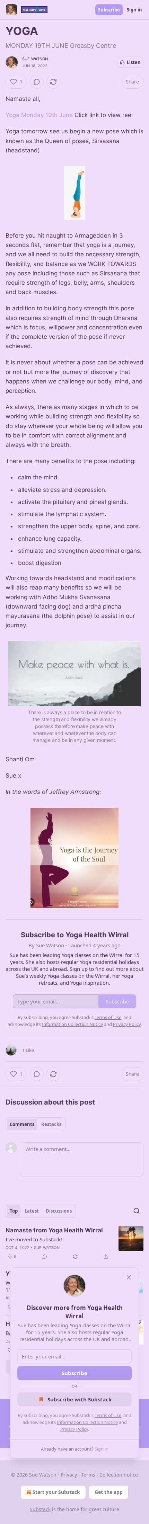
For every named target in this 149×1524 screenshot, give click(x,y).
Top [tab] (14, 1211)
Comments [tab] (22, 1124)
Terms (88, 1474)
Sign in (134, 10)
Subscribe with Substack (79, 1399)
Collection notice (118, 1474)
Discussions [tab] (59, 1211)
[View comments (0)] (37, 82)
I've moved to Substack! (34, 1239)
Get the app (109, 1492)
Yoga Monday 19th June (40, 115)
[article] (74, 1243)
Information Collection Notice (87, 1422)
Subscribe (109, 10)
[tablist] (35, 1124)
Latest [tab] (32, 1211)
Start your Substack (56, 1492)
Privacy (69, 1474)
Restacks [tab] (51, 1124)
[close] (128, 1277)
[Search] (136, 1211)
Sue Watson (35, 58)
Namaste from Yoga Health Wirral (54, 1230)
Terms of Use (108, 1415)
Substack (40, 1509)
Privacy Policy (74, 1429)
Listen (134, 62)
